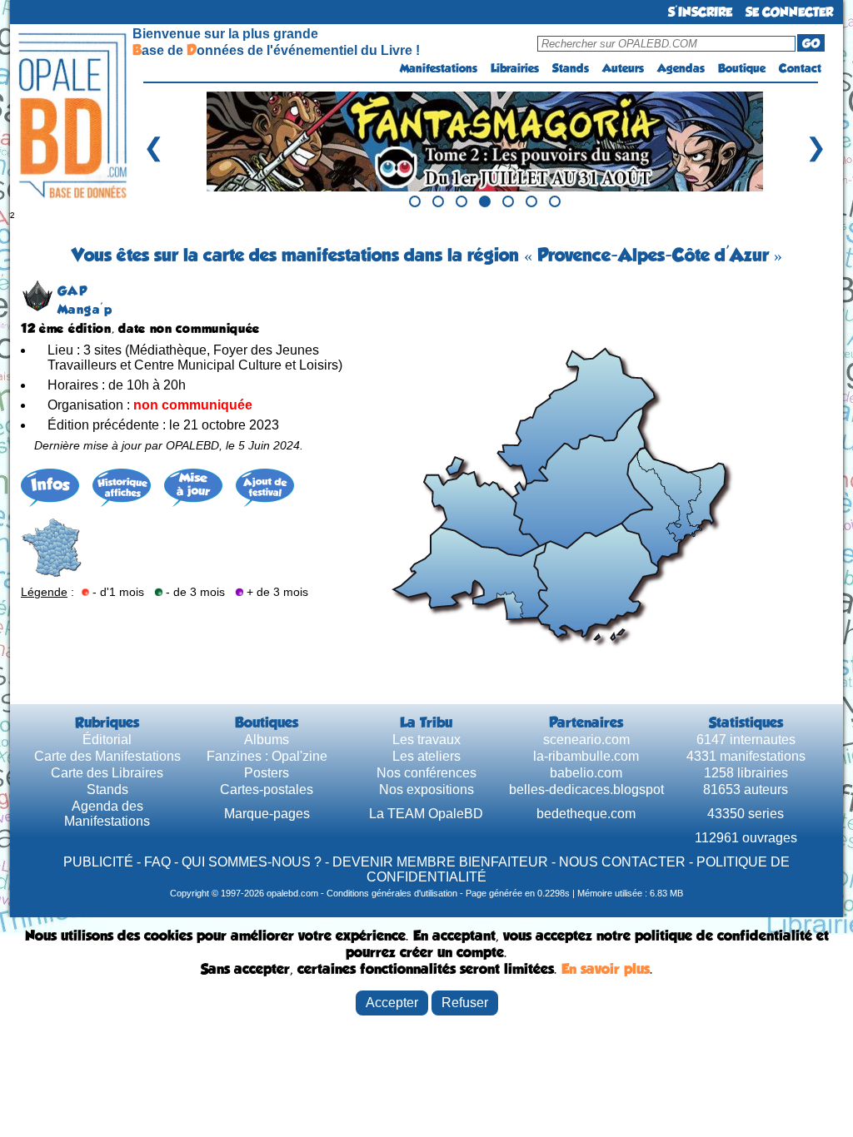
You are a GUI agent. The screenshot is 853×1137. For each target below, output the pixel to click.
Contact (800, 68)
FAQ (157, 862)
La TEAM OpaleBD (426, 814)
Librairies (515, 68)
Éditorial (107, 739)
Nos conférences (426, 773)
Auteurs (623, 68)
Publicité (98, 862)
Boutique (742, 68)
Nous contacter (622, 862)
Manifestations (438, 68)
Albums (266, 739)
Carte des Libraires (107, 773)
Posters (266, 773)
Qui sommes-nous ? (252, 862)
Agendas (681, 68)
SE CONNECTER (789, 12)
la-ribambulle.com (586, 756)
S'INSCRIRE (700, 12)
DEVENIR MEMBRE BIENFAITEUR (440, 862)
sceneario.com (586, 739)
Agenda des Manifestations (107, 813)
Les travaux (426, 739)
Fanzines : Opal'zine (267, 756)
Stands (570, 68)
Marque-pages (267, 814)
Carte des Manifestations (107, 756)
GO (811, 43)
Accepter (392, 1002)
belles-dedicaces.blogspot (586, 789)
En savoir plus (605, 969)
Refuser (464, 1002)
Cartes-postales (266, 789)
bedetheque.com (586, 814)
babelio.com (586, 773)
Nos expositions (426, 789)
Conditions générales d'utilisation (392, 893)
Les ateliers (426, 756)
